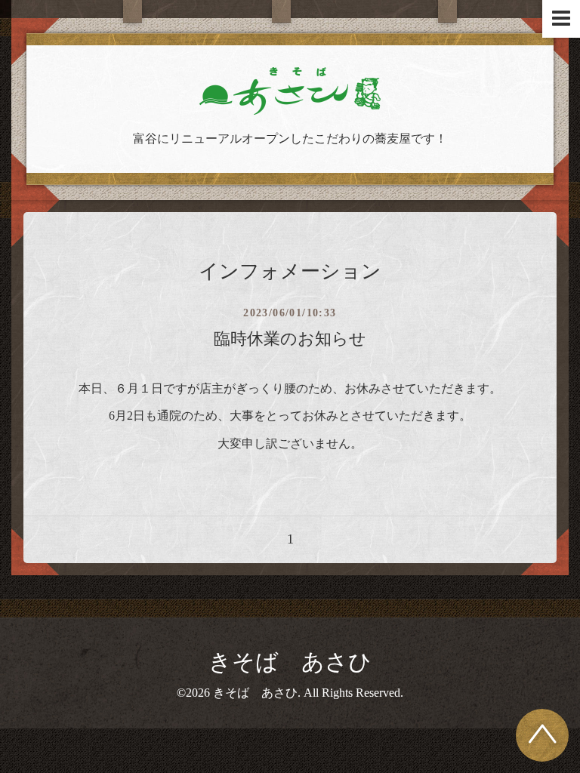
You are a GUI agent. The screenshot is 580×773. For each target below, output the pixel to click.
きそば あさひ (290, 661)
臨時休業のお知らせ (290, 338)
